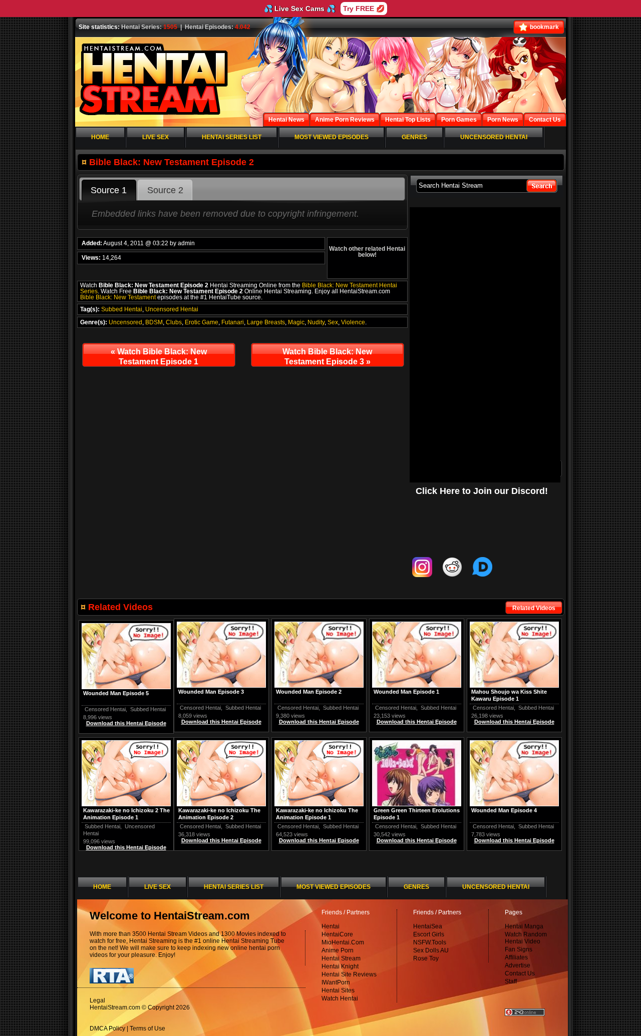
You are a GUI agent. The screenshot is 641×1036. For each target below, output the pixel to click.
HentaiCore (337, 934)
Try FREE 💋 (364, 9)
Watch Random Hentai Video (526, 938)
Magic (296, 322)
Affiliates (516, 957)
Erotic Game (201, 322)
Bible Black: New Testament (118, 297)
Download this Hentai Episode (514, 722)
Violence (353, 322)
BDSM (154, 322)
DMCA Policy (107, 1028)
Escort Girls (428, 934)
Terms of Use (147, 1028)
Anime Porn (338, 950)
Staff (511, 981)
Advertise (517, 965)
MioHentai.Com (343, 942)
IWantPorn (336, 982)
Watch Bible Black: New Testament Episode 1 (159, 356)
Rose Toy (426, 958)
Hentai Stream (341, 958)
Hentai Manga (524, 926)
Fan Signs (518, 949)
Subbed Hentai (121, 309)
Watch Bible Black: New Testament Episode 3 (327, 356)
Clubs (174, 322)
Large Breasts (266, 322)
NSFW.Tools (429, 942)
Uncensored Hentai (171, 309)
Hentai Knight (340, 966)
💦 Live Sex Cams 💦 (299, 9)
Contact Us (520, 973)
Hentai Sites (338, 990)
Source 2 (165, 190)
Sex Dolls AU (431, 950)
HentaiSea (427, 926)
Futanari (232, 322)
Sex (333, 322)
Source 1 (109, 190)
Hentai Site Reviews (349, 974)
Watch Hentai (340, 998)
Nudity (316, 322)
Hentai (331, 926)
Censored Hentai (493, 708)
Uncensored (125, 322)
